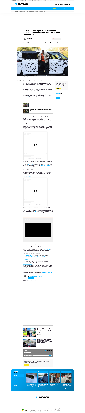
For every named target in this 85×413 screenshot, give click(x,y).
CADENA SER (15, 385)
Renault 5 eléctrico (48, 0)
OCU (32, 0)
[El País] (56, 4)
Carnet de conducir (30, 280)
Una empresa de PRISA (24, 410)
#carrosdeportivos (33, 257)
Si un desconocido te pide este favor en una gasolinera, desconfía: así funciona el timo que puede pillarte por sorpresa (43, 386)
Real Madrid (41, 280)
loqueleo (52, 411)
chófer (33, 125)
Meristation (56, 411)
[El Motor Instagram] (43, 403)
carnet (35, 211)
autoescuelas (30, 164)
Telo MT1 (35, 0)
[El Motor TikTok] (44, 403)
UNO (38, 410)
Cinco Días (44, 410)
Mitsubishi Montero (22, 0)
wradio (41, 410)
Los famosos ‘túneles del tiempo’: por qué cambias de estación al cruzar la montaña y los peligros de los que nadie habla (44, 341)
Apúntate (58, 88)
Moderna (36, 411)
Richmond (32, 411)
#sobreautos (27, 257)
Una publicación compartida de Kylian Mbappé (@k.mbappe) (35, 158)
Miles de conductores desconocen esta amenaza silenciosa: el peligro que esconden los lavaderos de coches (54, 386)
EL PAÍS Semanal (51, 410)
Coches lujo (37, 280)
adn (55, 409)
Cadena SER (49, 409)
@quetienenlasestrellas (29, 255)
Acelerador (38, 0)
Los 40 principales (36, 409)
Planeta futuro (54, 410)
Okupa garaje (29, 0)
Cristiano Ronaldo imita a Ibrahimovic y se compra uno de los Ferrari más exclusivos (41, 110)
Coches (35, 280)
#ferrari (32, 256)
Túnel (26, 0)
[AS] (58, 4)
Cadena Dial (48, 410)
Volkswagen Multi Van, (27, 264)
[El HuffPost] (66, 4)
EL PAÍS (15, 380)
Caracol (58, 409)
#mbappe (42, 256)
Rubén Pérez (30, 38)
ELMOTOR (15, 375)
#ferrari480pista (37, 256)
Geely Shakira (44, 0)
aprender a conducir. (27, 176)
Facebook (44, 272)
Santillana (41, 409)
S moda (48, 411)
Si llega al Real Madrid (45, 165)
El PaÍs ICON (44, 411)
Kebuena (57, 410)
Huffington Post (33, 410)
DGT (41, 0)
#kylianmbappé (47, 256)
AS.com (52, 409)
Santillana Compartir (45, 409)
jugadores (45, 119)
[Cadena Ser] (69, 4)
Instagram (50, 272)
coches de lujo (26, 96)
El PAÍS (32, 409)
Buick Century (17, 0)
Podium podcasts (40, 411)
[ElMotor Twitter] (42, 403)
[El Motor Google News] (45, 403)
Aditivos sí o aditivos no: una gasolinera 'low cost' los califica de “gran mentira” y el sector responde (31, 386)
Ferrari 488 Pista (47, 249)
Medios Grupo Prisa (24, 412)
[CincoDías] (61, 4)
